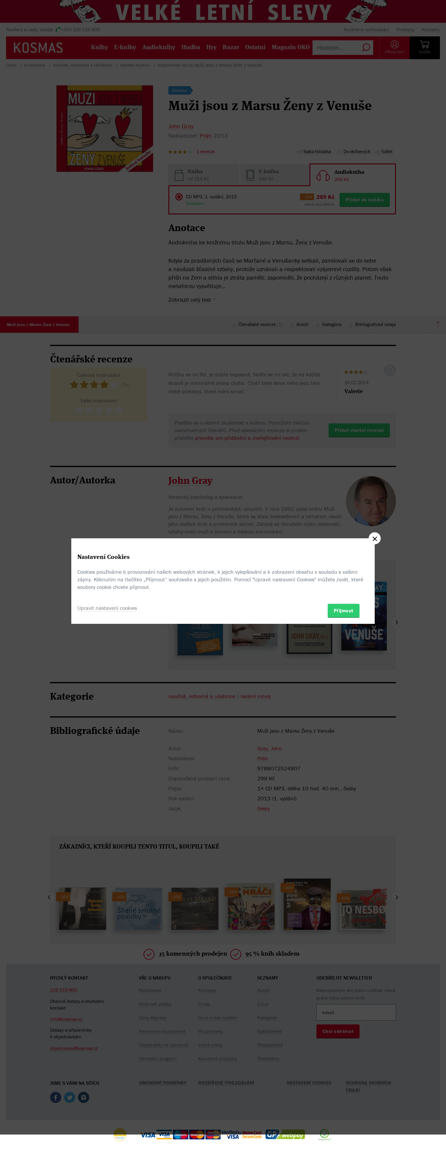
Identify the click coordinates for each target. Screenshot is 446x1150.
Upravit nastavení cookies (107, 607)
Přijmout (343, 610)
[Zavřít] (375, 538)
